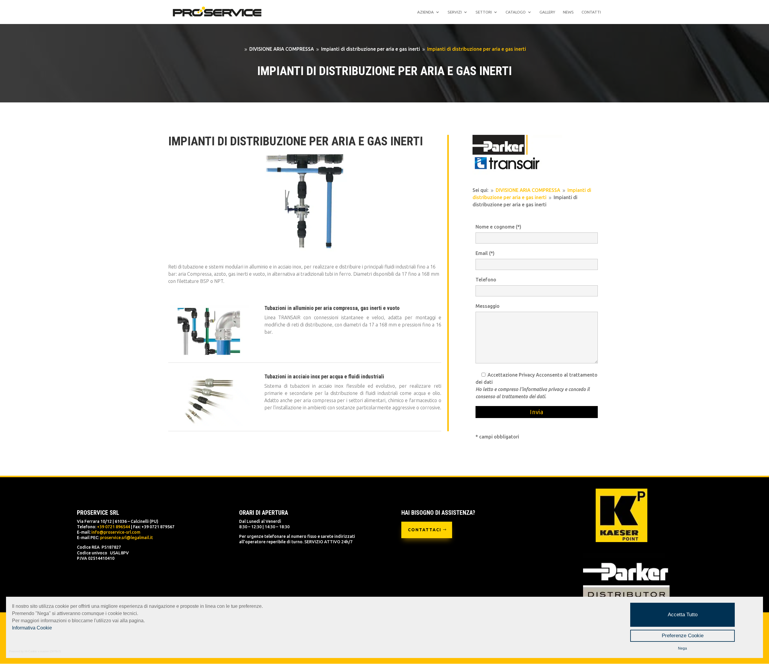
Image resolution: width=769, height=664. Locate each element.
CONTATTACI (424, 529)
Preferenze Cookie (683, 635)
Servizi (455, 12)
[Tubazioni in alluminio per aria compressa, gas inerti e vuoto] (208, 355)
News (568, 12)
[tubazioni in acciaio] (208, 424)
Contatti (591, 12)
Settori (484, 12)
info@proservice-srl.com (115, 532)
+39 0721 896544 (113, 526)
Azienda (425, 12)
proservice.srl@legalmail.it (126, 537)
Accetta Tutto (683, 614)
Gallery (547, 12)
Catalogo (516, 12)
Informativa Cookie (32, 627)
